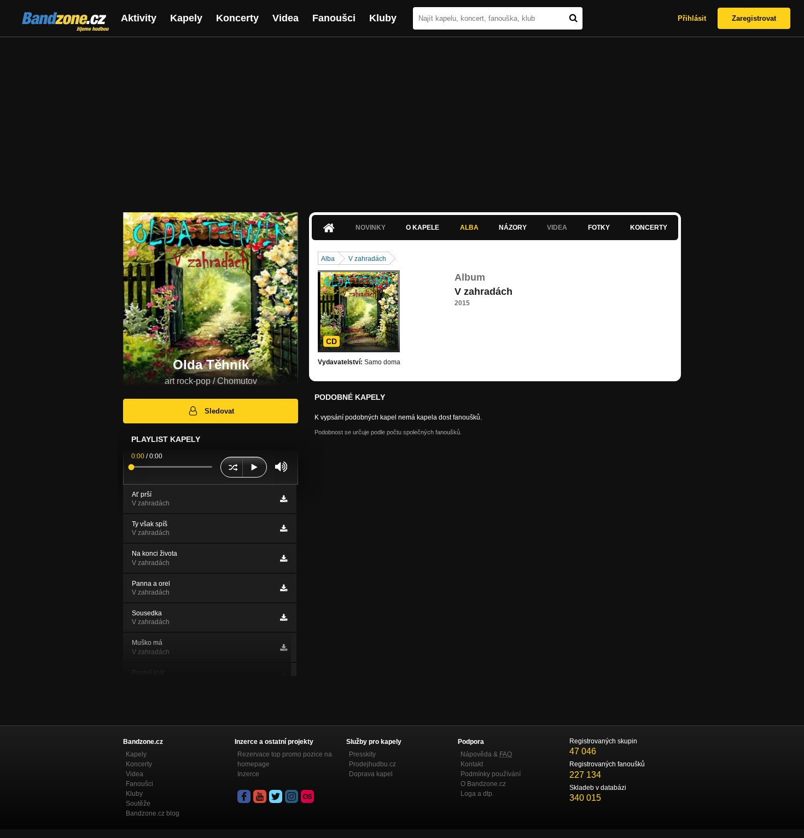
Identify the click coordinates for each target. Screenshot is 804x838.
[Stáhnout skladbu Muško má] (283, 647)
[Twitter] (275, 796)
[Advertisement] (402, 119)
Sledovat (219, 411)
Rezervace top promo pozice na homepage (284, 759)
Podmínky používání (491, 774)
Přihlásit (692, 18)
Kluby (383, 18)
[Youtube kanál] (259, 796)
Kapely (186, 18)
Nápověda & (486, 754)
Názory (513, 227)
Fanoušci (334, 18)
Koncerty (237, 18)
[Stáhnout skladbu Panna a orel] (283, 588)
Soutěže (138, 803)
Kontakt (472, 764)
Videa (285, 18)
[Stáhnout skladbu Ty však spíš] (283, 528)
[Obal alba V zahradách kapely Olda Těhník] (359, 311)
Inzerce (248, 774)
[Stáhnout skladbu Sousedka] (283, 617)
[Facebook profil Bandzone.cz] (243, 796)
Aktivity (138, 18)
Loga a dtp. (477, 794)
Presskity (362, 754)
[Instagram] (291, 796)
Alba (469, 227)
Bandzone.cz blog (152, 813)
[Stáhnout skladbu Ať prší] (283, 499)
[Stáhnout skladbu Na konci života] (283, 558)
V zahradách (367, 259)
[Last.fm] (307, 796)
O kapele (422, 227)
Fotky (599, 227)
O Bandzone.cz (483, 784)
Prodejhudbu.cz (372, 764)
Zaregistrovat (754, 18)
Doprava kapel (371, 774)
